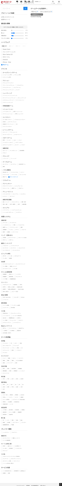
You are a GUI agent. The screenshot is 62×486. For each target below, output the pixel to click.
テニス (20, 140)
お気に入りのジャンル (7, 17)
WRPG (4, 287)
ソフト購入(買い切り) (7, 470)
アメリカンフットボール (8, 142)
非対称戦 (11, 448)
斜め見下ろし (21, 328)
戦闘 (21, 227)
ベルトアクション (17, 87)
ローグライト (13, 248)
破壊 (4, 232)
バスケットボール (18, 142)
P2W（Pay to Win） (7, 297)
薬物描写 (20, 412)
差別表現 (4, 412)
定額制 (4, 473)
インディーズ (5, 307)
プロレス (4, 152)
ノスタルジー (19, 350)
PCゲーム (5, 64)
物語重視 (15, 284)
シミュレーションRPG (7, 74)
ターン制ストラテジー (7, 119)
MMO (4, 446)
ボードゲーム (5, 164)
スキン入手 (16, 297)
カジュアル (6, 207)
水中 (4, 389)
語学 (19, 204)
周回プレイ (11, 274)
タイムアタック (19, 276)
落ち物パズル (5, 172)
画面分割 (19, 330)
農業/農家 (5, 370)
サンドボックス (13, 222)
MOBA (4, 121)
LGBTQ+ (19, 318)
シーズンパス (5, 299)
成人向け (4, 318)
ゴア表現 (4, 409)
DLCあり (23, 297)
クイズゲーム (19, 212)
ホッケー (17, 144)
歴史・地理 (5, 204)
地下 (12, 384)
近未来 (22, 378)
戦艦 (4, 422)
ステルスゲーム (20, 85)
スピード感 (5, 394)
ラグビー (23, 144)
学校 (4, 384)
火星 (21, 386)
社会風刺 (10, 401)
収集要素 (4, 274)
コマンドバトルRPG (7, 77)
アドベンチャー (7, 183)
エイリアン (21, 358)
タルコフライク (22, 248)
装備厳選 (4, 276)
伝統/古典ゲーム (22, 164)
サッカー (9, 140)
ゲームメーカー (13, 320)
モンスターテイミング (20, 264)
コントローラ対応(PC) (17, 315)
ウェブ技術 (5, 320)
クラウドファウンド (7, 322)
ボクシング (5, 150)
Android (5, 59)
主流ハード (4, 46)
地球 (8, 386)
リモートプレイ (17, 461)
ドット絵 (10, 255)
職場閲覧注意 (11, 318)
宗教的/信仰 (5, 404)
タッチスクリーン (17, 322)
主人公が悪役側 (19, 360)
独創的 (22, 397)
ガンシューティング (22, 97)
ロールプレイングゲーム (10, 72)
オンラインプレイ (6, 438)
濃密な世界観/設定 (12, 289)
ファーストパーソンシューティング (10, 95)
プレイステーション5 (9, 52)
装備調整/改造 (13, 278)
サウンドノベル (6, 188)
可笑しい (4, 397)
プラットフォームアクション (8, 85)
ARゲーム (11, 239)
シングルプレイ (6, 432)
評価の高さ (3, 35)
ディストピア (16, 345)
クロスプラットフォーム (16, 458)
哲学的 (4, 401)
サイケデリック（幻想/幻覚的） (19, 399)
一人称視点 (5, 330)
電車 (13, 420)
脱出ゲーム (5, 176)
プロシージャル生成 (22, 237)
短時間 (4, 289)
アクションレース (13, 132)
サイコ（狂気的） (6, 399)
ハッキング (22, 370)
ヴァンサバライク (16, 250)
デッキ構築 (5, 266)
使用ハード (11, 46)
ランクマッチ (5, 458)
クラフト (17, 229)
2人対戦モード (18, 446)
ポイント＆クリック (14, 176)
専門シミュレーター (19, 113)
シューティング (7, 93)
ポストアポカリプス (7, 345)
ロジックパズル (23, 174)
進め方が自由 (21, 289)
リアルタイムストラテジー (19, 119)
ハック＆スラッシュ (7, 225)
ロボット (14, 358)
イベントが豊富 (6, 305)
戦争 (4, 368)
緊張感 (11, 394)
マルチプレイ (14, 432)
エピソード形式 (15, 291)
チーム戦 (4, 448)
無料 (9, 473)
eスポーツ (21, 320)
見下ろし (4, 328)
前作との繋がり (6, 291)
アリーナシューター (14, 227)
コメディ (11, 397)
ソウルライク (5, 245)
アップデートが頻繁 (16, 305)
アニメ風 (4, 258)
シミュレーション (8, 109)
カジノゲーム (15, 194)
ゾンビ (4, 358)
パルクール (24, 229)
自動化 (8, 232)
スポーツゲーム (7, 138)
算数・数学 (24, 201)
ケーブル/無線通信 (6, 440)
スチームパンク (6, 350)
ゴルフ (15, 140)
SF (11, 343)
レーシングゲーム (8, 130)
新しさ (2, 33)
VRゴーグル (6, 57)
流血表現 (11, 414)
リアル (13, 347)
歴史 (18, 347)
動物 (9, 358)
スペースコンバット (20, 100)
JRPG (21, 284)
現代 (17, 378)
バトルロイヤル (21, 225)
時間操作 (15, 370)
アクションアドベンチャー (8, 82)
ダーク (16, 397)
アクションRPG (17, 74)
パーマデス (18, 274)
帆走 (21, 420)
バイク (7, 420)
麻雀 (4, 166)
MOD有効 (13, 307)
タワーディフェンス (12, 121)
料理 (10, 370)
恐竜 (4, 362)
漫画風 (10, 258)
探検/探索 (11, 276)
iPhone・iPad (7, 62)
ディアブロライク (6, 250)
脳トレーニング (6, 201)
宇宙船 (12, 424)
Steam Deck (6, 49)
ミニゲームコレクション (17, 210)
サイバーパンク (6, 347)
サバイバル (5, 222)
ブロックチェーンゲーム (16, 313)
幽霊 (8, 360)
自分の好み (3, 30)
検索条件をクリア (37, 14)
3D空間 (4, 237)
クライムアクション (7, 87)
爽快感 (16, 394)
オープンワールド (12, 237)
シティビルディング (7, 111)
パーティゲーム (6, 210)
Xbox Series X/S (8, 54)
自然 (17, 386)
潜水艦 (8, 422)
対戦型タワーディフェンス (8, 124)
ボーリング (12, 196)
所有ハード (18, 46)
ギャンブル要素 (12, 412)
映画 (13, 350)
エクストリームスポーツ (8, 144)
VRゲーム (5, 239)
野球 (4, 140)
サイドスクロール (12, 328)
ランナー (18, 89)
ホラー (16, 343)
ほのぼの (22, 394)
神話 (21, 343)
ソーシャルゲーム (6, 315)
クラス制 (15, 268)
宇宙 (13, 386)
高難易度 (4, 229)
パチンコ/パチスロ (6, 194)
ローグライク (5, 248)
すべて (24, 46)
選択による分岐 (11, 287)
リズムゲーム (7, 180)
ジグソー (22, 172)
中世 (8, 378)
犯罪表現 (4, 414)
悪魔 (4, 360)
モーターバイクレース (7, 134)
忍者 (16, 362)
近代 (13, 378)
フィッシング (13, 158)
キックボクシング (13, 150)
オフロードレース (18, 134)
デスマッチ (5, 450)
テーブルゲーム (7, 162)
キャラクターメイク (7, 268)
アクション (6, 80)
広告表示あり (5, 313)
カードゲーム (13, 164)
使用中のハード (5, 19)
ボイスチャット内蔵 (7, 461)
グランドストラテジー (7, 126)
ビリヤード (5, 196)
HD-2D (4, 255)
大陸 (4, 386)
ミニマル (11, 229)
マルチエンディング (7, 284)
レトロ (11, 404)
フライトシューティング (8, 102)
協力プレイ (10, 446)
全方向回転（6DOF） (7, 332)
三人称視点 (12, 330)
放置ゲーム (5, 227)
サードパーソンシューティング (9, 97)
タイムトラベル (6, 373)
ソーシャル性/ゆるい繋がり (8, 463)
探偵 (8, 368)
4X (16, 124)
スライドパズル (6, 174)
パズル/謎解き (7, 170)
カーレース (5, 132)
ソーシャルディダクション (8, 212)
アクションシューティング (8, 89)
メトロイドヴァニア (15, 245)
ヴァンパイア (10, 362)
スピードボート (16, 422)
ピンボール (23, 194)
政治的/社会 (16, 401)
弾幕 (14, 225)
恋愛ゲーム (14, 188)
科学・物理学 (12, 204)
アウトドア (6, 156)
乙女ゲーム (21, 188)
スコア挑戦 (5, 278)
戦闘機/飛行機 (6, 424)
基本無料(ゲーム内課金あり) (20, 470)
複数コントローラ (16, 438)
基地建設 (20, 368)
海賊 (13, 360)
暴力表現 (11, 409)
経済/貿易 (14, 368)
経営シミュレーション (18, 111)
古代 (4, 378)
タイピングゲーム (15, 201)
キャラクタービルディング (8, 264)
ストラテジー (7, 117)
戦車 (17, 420)
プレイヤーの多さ (5, 38)
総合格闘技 (22, 150)
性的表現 (17, 409)
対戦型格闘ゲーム (8, 106)
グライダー (24, 422)
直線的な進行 (19, 287)
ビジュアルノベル (18, 185)
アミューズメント (8, 191)
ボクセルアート (18, 255)
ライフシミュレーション (8, 113)
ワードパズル (14, 174)
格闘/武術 (5, 148)
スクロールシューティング (8, 100)
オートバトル (15, 232)
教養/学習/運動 (7, 199)
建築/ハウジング (13, 266)
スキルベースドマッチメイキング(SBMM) (11, 456)
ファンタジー (5, 343)
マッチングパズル (14, 172)
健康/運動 (24, 204)
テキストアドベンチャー (8, 185)
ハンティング (5, 158)
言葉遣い (23, 409)
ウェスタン (5, 352)
